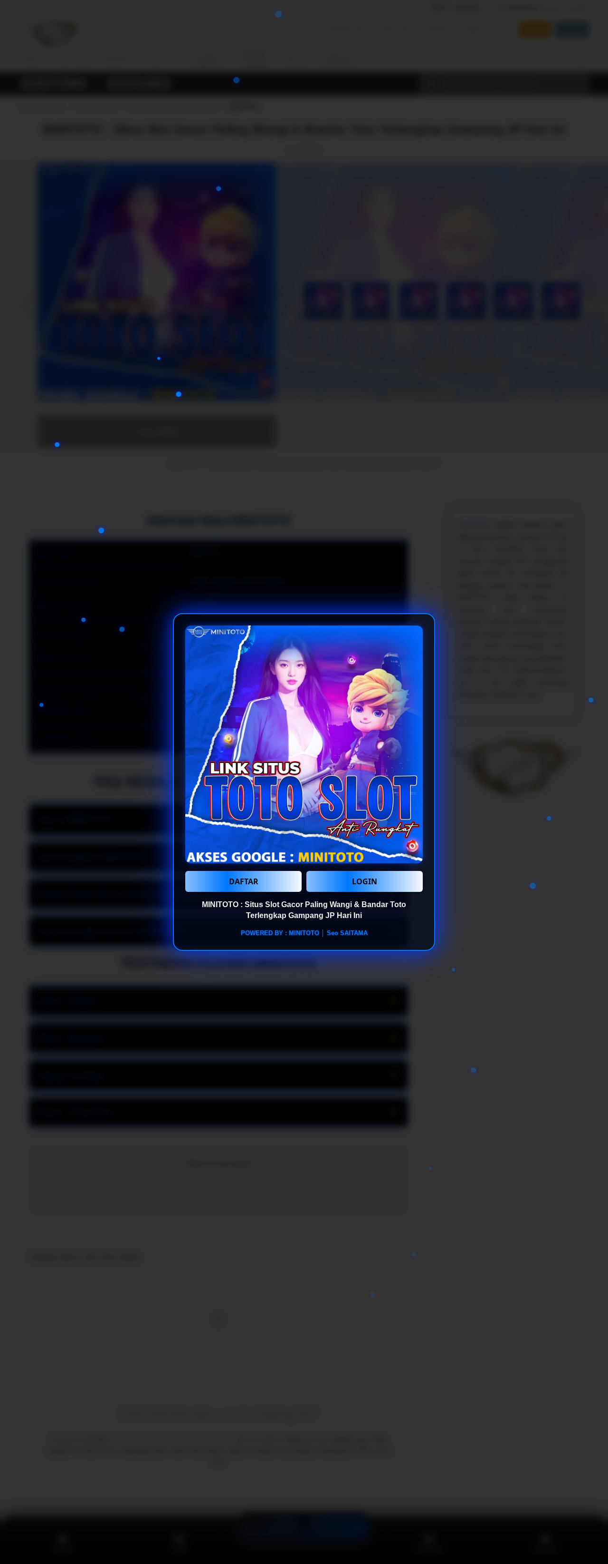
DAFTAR (243, 881)
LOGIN (364, 881)
